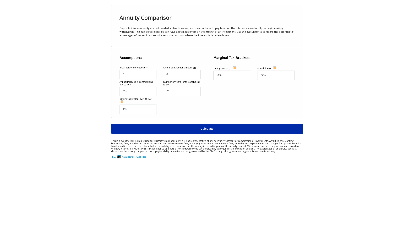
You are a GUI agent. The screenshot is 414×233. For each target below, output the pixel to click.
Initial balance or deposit (134, 67)
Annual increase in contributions (136, 83)
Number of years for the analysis (181, 83)
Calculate (207, 128)
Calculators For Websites (134, 156)
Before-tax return (136, 98)
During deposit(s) (222, 68)
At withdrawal (264, 68)
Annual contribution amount (179, 67)
